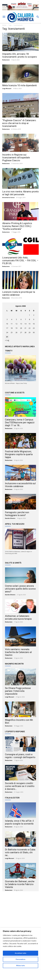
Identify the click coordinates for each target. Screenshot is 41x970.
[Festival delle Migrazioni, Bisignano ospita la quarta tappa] (20, 441)
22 (29, 328)
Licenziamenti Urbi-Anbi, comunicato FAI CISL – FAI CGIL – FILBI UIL (20, 260)
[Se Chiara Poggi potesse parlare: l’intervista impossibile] (20, 676)
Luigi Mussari (6, 88)
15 (29, 324)
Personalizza (20, 959)
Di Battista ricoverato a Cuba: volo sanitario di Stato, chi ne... (20, 852)
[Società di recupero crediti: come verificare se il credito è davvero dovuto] (20, 772)
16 (34, 324)
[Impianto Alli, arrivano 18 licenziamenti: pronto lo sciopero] (20, 42)
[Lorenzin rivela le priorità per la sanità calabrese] (20, 280)
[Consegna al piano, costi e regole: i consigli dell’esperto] (20, 744)
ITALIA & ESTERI (12, 798)
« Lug (7, 340)
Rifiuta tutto (20, 965)
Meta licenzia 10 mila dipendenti (19, 85)
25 (12, 332)
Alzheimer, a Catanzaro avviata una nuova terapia (18, 617)
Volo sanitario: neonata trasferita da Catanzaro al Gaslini (18, 652)
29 (29, 332)
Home (4, 25)
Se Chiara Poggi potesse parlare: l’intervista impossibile (18, 691)
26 (16, 332)
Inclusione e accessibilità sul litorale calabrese (20, 485)
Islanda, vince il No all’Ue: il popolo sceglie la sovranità (19, 822)
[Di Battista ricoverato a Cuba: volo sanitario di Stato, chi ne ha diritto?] (20, 839)
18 (12, 328)
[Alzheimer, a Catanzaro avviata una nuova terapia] (20, 606)
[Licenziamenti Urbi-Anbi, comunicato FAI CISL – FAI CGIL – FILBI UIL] (20, 246)
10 (7, 324)
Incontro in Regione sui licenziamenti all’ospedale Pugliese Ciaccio (16, 157)
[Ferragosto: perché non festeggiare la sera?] (20, 502)
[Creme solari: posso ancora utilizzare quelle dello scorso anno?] (20, 575)
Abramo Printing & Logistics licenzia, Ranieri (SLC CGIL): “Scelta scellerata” (17, 226)
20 (21, 328)
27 (21, 332)
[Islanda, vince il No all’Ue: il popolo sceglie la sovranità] (20, 810)
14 (25, 324)
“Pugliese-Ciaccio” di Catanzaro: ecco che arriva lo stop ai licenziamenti (19, 123)
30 (34, 332)
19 (16, 328)
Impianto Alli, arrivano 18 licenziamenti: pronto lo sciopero (19, 55)
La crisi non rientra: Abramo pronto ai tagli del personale (20, 193)
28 (25, 332)
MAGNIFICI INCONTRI (14, 664)
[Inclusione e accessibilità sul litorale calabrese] (20, 472)
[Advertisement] (20, 915)
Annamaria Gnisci (8, 197)
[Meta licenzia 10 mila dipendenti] (20, 73)
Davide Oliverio (10, 518)
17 (7, 328)
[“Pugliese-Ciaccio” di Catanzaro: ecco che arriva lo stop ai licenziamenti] (20, 105)
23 (34, 328)
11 (12, 324)
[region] (20, 949)
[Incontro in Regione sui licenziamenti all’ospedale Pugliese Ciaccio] (20, 143)
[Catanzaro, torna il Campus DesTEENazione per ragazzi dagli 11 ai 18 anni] (20, 407)
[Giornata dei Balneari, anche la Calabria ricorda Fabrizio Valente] (20, 871)
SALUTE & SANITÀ (13, 563)
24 (7, 332)
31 (7, 337)
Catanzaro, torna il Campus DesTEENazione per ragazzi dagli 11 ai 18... (20, 422)
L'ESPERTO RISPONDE (15, 731)
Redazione (6, 60)
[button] (4, 17)
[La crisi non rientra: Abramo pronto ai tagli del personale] (20, 178)
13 (21, 324)
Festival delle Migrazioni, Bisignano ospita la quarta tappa (19, 454)
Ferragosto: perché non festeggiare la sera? (17, 514)
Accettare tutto (20, 953)
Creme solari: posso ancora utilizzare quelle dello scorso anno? (20, 588)
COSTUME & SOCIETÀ (14, 392)
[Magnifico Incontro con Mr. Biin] (20, 709)
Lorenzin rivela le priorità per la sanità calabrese (18, 293)
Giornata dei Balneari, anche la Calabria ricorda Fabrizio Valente (19, 884)
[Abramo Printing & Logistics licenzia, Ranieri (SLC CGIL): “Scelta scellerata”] (20, 211)
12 (16, 324)
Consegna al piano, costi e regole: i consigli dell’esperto (20, 756)
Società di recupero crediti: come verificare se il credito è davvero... (19, 786)
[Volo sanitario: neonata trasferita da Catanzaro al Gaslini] (20, 636)
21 (25, 328)
